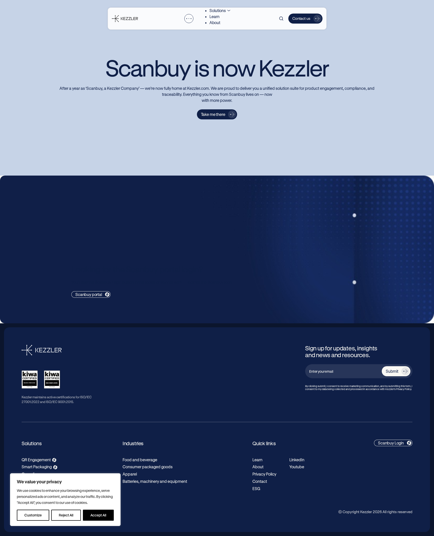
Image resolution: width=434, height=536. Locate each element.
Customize (33, 515)
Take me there (213, 114)
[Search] (281, 19)
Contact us (301, 18)
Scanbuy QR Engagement (100, 209)
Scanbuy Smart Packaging (267, 209)
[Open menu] (188, 18)
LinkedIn (296, 459)
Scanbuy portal (88, 294)
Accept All (98, 515)
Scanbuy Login (391, 442)
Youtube (296, 466)
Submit (392, 371)
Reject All (66, 515)
